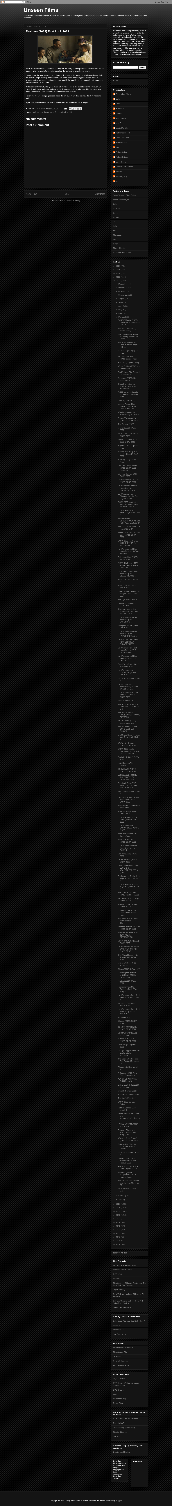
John (115, 226)
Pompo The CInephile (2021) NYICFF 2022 (128, 419)
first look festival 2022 (63, 112)
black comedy (37, 112)
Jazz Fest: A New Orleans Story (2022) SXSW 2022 (129, 535)
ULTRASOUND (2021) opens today (127, 1034)
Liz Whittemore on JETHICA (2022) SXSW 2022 (129, 512)
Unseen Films (41, 10)
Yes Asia (116, 1436)
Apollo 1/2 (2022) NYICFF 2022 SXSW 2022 (129, 441)
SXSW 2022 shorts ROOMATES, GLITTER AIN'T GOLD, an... (129, 751)
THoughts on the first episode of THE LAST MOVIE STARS (128, 611)
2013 (118, 1233)
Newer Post (31, 194)
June (120, 306)
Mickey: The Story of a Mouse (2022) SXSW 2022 (128, 453)
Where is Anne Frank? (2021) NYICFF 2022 (128, 1139)
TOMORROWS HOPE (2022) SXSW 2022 (127, 1028)
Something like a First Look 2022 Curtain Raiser (127, 912)
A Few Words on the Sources (125, 1419)
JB (114, 222)
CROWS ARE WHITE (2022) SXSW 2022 (127, 770)
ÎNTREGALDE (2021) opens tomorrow (127, 722)
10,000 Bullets (119, 1379)
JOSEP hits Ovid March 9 (128, 1094)
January (122, 1199)
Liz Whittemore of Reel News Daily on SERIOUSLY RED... (127, 488)
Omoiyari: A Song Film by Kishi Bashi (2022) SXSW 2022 (128, 799)
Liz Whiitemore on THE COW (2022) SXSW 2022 (127, 819)
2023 (118, 277)
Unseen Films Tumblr (122, 252)
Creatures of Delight (121, 1452)
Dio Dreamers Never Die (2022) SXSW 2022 (128, 481)
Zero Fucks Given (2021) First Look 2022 (128, 665)
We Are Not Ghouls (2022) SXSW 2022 (127, 744)
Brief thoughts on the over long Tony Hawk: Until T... (129, 737)
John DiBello (121, 118)
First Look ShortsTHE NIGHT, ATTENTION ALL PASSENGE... (127, 785)
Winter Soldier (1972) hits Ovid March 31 (128, 367)
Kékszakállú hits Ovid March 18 (127, 964)
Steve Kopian (121, 162)
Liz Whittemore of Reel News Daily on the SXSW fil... (127, 847)
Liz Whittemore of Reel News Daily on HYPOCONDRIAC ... (127, 633)
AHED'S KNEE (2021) (127, 701)
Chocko (116, 208)
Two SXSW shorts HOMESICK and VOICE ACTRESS (129, 714)
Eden (118, 104)
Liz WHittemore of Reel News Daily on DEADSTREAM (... (127, 573)
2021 (118, 1204)
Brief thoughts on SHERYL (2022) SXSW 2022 (129, 928)
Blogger (119, 1501)
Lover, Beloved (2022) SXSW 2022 (127, 861)
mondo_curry (121, 176)
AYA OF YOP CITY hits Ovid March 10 (127, 1080)
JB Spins (117, 1356)
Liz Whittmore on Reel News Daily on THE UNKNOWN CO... (127, 650)
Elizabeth (120, 108)
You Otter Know (119, 1334)
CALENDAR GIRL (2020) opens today (128, 1086)
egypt (52, 112)
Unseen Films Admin (124, 167)
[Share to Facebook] (78, 108)
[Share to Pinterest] (80, 108)
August (121, 298)
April (120, 313)
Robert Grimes (122, 152)
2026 (118, 266)
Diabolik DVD (118, 1423)
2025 (118, 270)
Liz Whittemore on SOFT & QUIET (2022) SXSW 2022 (128, 886)
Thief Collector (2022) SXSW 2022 (127, 586)
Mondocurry (118, 235)
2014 (118, 1230)
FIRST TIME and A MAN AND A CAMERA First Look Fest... (128, 565)
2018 (118, 1215)
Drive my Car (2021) (126, 400)
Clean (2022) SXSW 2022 (129, 969)
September (123, 295)
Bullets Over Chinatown (123, 1348)
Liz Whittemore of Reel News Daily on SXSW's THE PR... (128, 551)
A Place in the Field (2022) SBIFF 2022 (127, 1040)
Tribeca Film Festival (122, 1307)
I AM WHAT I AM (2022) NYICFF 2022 (128, 1125)
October (122, 291)
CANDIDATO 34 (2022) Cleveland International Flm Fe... (128, 322)
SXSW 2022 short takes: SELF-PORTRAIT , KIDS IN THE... (128, 543)
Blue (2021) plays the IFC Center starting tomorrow (129, 1053)
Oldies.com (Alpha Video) (124, 1427)
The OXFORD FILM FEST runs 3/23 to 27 (129, 528)
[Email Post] (65, 108)
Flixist (115, 1394)
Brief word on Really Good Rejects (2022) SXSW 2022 (129, 878)
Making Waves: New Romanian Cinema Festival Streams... (127, 406)
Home (66, 194)
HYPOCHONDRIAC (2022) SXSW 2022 (127, 841)
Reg (117, 147)
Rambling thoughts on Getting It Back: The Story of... (127, 989)
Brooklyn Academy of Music (125, 1265)
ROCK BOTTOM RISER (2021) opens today (128, 1167)
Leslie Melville (122, 128)
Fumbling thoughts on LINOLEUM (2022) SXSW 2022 (127, 975)
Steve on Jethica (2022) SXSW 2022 (128, 475)
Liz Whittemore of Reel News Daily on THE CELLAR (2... (127, 658)
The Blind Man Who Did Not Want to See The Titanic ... (128, 920)
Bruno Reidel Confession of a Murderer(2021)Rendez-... (129, 1117)
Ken (115, 230)
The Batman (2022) (126, 424)
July (120, 302)
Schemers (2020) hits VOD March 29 (127, 379)
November (123, 288)
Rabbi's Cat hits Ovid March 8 (127, 1109)
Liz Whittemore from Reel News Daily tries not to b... (128, 997)
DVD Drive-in (118, 1390)
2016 (118, 1222)
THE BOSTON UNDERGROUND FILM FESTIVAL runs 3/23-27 (129, 520)
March (121, 317)
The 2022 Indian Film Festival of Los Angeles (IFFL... (128, 344)
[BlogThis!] (72, 108)
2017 (118, 1219)
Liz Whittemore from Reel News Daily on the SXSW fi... (128, 1011)
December (123, 284)
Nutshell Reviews (120, 1361)
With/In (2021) (124, 1017)
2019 (118, 1211)
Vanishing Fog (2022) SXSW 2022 (127, 1004)
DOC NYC (117, 1274)
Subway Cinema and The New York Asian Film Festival (128, 1302)
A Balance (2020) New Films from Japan (127, 1074)
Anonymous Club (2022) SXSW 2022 (128, 627)
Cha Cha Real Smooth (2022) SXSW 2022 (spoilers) (127, 468)
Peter (115, 244)
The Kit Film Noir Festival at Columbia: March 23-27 (129, 1182)
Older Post (99, 194)
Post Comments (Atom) (70, 201)
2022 (118, 281)
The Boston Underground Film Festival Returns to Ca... (129, 1061)
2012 (118, 1237)
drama (46, 112)
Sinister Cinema (120, 1432)
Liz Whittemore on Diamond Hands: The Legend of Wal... (128, 496)
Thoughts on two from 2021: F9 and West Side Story (127, 386)
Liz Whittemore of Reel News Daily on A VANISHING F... (127, 619)
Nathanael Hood (123, 133)
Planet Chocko (119, 248)
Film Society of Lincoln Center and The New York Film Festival (129, 1284)
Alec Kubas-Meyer (123, 94)
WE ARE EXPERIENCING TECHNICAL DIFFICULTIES (128, 935)
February (122, 1196)
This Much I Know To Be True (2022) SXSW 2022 (128, 957)
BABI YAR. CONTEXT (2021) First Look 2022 (128, 893)
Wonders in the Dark (122, 1365)
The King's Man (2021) (127, 1098)
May (120, 309)
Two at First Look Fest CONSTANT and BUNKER (127, 729)
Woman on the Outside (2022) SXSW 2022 (127, 905)
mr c (118, 181)
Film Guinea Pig (120, 1352)
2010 (118, 1244)
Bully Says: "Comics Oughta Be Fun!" (129, 1321)
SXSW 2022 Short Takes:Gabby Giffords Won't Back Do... (128, 686)
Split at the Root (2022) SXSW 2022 (128, 558)
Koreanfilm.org (119, 1399)
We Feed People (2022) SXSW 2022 (128, 435)
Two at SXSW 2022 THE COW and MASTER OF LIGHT (129, 706)
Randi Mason (121, 142)
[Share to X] (75, 108)
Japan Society (119, 1290)
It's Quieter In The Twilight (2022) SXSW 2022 (129, 899)
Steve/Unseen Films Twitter (124, 195)
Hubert (119, 113)
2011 (118, 1241)
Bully (118, 99)
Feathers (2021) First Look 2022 (127, 604)
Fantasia (117, 1279)
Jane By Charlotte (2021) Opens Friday (128, 835)
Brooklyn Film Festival (122, 1270)
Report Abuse (120, 1252)
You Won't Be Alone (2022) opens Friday (127, 358)
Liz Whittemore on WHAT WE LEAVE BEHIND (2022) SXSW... (128, 949)
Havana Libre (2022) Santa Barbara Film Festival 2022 (127, 1160)
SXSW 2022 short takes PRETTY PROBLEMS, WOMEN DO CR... (128, 504)
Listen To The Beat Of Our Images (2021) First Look (129, 593)
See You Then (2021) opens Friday (127, 329)
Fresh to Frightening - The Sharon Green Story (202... (127, 1132)
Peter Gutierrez (122, 138)
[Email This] (70, 108)
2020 (118, 1208)
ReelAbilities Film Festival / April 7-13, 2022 (128, 373)
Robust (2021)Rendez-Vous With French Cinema (127, 1146)
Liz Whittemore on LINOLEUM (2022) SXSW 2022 (127, 672)
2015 (118, 1226)
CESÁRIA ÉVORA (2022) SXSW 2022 (128, 942)
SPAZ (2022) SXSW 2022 (128, 599)
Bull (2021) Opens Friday (128, 362)
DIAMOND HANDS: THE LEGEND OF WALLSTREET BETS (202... (128, 869)
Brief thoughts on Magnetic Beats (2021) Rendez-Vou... (128, 1174)
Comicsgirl (117, 1325)
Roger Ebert (118, 1403)
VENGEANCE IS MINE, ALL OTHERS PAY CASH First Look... (127, 777)
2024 (118, 273)
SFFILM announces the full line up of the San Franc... (128, 336)
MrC (115, 239)
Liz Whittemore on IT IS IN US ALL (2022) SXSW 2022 (128, 694)
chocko (119, 171)
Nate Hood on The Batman (126, 764)
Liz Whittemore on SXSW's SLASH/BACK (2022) (128, 827)
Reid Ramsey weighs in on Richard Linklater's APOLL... (128, 394)
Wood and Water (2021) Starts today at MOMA (128, 413)
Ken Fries (120, 123)
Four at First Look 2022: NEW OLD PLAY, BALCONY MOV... (128, 642)
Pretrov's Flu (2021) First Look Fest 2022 (128, 812)
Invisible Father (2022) (127, 1091)
